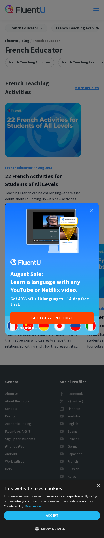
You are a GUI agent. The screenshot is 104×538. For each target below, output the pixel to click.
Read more (33, 506)
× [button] (98, 486)
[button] (52, 529)
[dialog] (52, 509)
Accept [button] (52, 515)
